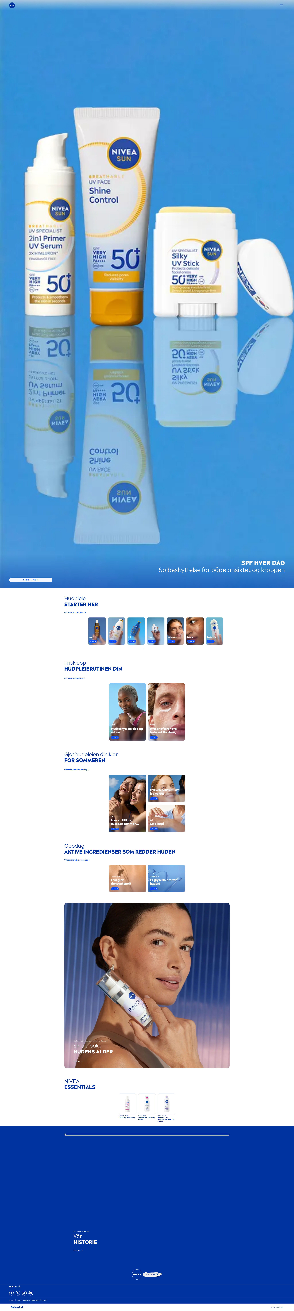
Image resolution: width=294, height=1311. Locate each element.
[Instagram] (18, 1293)
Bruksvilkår (36, 1300)
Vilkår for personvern (23, 1300)
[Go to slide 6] (150, 648)
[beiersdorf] (17, 1307)
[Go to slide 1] (143, 648)
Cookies (11, 1300)
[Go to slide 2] (145, 648)
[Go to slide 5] (149, 648)
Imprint (44, 1300)
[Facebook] (11, 1293)
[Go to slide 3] (146, 648)
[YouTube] (30, 1293)
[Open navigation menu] (281, 5)
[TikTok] (24, 1293)
